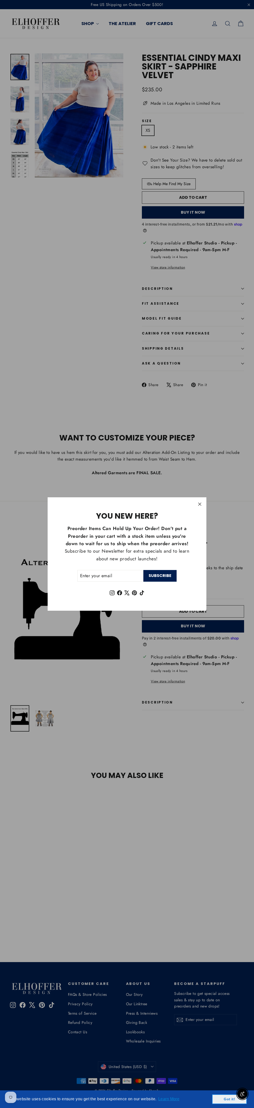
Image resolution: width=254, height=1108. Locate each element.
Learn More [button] (168, 1099)
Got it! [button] (229, 1099)
